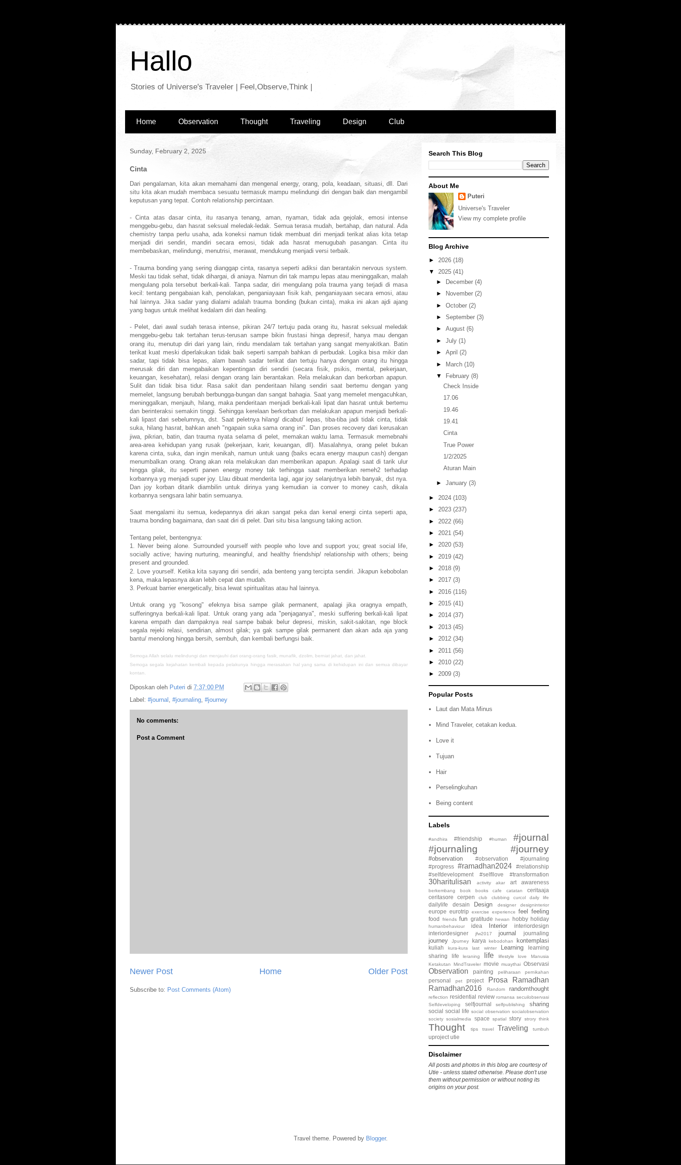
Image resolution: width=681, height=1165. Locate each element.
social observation (490, 1011)
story (515, 1018)
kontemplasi (533, 940)
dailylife (438, 904)
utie (455, 1037)
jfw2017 (483, 933)
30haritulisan (450, 882)
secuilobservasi (533, 997)
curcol (519, 897)
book (465, 890)
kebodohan (501, 941)
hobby (520, 919)
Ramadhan (530, 980)
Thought (254, 122)
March (455, 364)
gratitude (482, 919)
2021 (445, 532)
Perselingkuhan (456, 787)
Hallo (161, 60)
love (522, 956)
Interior (498, 925)
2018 (445, 568)
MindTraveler (467, 964)
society (436, 1018)
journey (438, 940)
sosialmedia (458, 1018)
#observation (446, 858)
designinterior (534, 904)
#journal (158, 699)
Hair (441, 771)
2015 (445, 603)
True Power (458, 444)
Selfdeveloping (444, 1004)
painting (483, 972)
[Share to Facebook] (274, 687)
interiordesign (531, 926)
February (458, 375)
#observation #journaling (512, 859)
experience (504, 911)
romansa (505, 997)
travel (488, 1029)
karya (479, 941)
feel (523, 911)
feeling (540, 911)
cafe (497, 890)
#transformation (529, 874)
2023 (445, 509)
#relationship (532, 866)
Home (146, 122)
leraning (471, 956)
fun (463, 918)
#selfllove (491, 874)
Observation (198, 122)
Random (496, 989)
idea (476, 926)
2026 (445, 260)
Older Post (388, 971)
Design (354, 122)
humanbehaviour (447, 926)
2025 (445, 271)
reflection (438, 997)
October (457, 305)
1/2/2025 (455, 456)
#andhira (438, 839)
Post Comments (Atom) (199, 989)
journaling (536, 933)
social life (457, 1011)
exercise (480, 911)
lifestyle (506, 956)
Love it (445, 740)
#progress (441, 866)
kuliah (436, 948)
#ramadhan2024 (485, 866)
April (453, 352)
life (489, 955)
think (544, 1018)
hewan (502, 919)
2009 (445, 673)
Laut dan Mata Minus (464, 708)
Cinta (450, 432)
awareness (535, 882)
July (452, 340)
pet (458, 980)
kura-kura (458, 948)
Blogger (376, 1138)
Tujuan (445, 756)
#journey (216, 699)
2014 (445, 614)
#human (498, 839)
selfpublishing (510, 1004)
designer (507, 904)
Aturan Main (459, 468)
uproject (439, 1037)
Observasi (536, 964)
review (486, 997)
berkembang (442, 890)
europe (438, 911)
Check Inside (461, 386)
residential (463, 997)
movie (491, 964)
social (436, 1011)
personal (440, 980)
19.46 (450, 409)
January (457, 482)
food (434, 919)
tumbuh (541, 1029)
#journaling (186, 699)
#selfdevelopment (451, 874)
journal (507, 933)
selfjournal (478, 1004)
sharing (539, 1004)
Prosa (498, 980)
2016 (445, 591)
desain (461, 904)
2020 (445, 544)
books (481, 890)
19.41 (450, 421)
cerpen (466, 897)
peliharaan (509, 972)
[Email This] (248, 687)
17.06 (450, 397)
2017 (445, 579)
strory (530, 1018)
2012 (445, 638)
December (460, 281)
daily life (539, 897)
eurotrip (459, 911)
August (456, 328)
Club (396, 122)
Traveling (305, 122)
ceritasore (441, 897)
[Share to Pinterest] (283, 687)
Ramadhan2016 (455, 988)
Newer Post (151, 971)
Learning (512, 947)
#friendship (468, 839)
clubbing (501, 897)
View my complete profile (492, 218)
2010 (445, 662)
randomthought (529, 988)
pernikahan (537, 972)
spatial (499, 1018)
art (513, 882)
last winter (484, 948)
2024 (445, 497)
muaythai (511, 964)
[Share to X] (266, 687)
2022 (445, 521)
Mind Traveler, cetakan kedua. (476, 724)
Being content (454, 803)
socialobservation (530, 1011)
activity (484, 882)
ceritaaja (538, 890)
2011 (445, 650)
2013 (445, 626)
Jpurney (460, 941)
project (475, 980)
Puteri (476, 196)
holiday (539, 919)
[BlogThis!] (257, 687)
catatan (514, 890)
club (483, 897)
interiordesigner (448, 933)
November (460, 293)
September (461, 317)
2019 (445, 556)
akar (500, 882)
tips (474, 1029)
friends (449, 919)
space (482, 1018)
